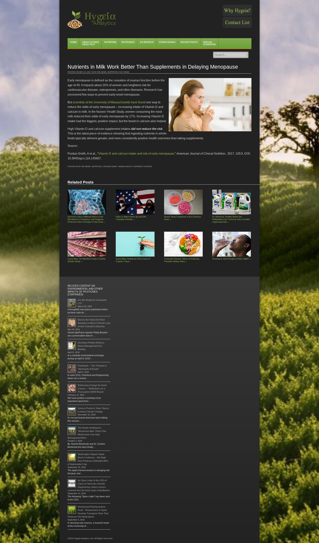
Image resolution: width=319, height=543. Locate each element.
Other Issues (167, 42)
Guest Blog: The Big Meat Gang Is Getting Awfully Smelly (86, 260)
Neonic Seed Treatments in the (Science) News (182, 218)
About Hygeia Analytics (90, 43)
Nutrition (110, 42)
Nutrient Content (143, 166)
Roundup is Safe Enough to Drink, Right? (231, 259)
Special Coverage (209, 43)
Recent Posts (189, 42)
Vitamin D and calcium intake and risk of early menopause (136, 153)
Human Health (125, 166)
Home (73, 42)
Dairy (114, 166)
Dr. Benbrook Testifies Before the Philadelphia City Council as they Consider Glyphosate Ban (231, 219)
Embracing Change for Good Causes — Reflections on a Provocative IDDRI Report (92, 388)
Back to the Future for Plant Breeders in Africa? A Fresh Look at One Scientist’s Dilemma (94, 323)
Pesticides (128, 42)
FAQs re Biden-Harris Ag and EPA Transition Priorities (131, 218)
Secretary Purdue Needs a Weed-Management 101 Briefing (91, 346)
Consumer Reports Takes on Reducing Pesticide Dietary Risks (181, 260)
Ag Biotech (147, 42)
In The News (100, 72)
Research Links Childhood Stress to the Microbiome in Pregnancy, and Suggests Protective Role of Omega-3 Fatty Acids (86, 219)
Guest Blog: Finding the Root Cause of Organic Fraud (133, 260)
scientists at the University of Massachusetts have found (109, 102)
